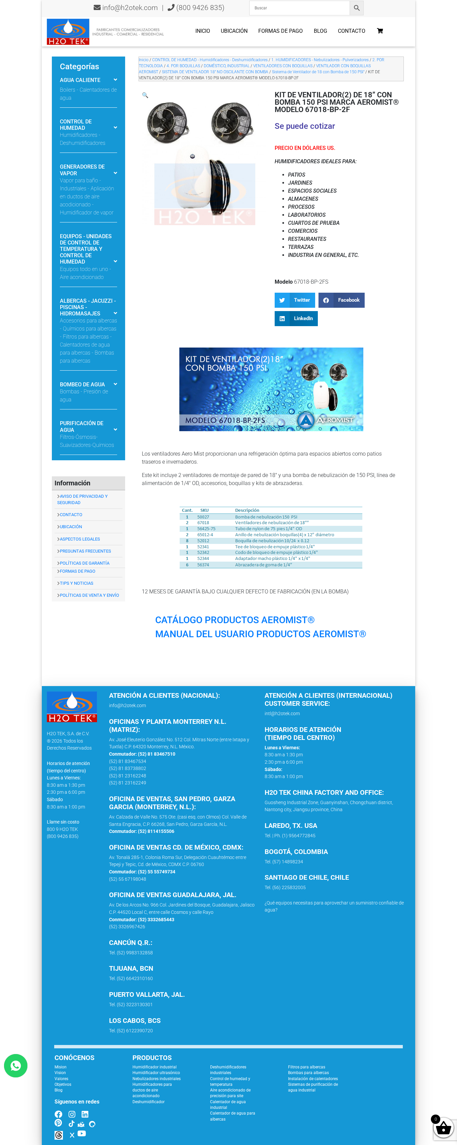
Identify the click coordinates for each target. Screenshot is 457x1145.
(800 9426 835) (199, 8)
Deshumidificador (148, 1102)
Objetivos (63, 1084)
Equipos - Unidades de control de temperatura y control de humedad (86, 249)
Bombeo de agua (82, 384)
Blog (320, 31)
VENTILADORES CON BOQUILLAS (282, 66)
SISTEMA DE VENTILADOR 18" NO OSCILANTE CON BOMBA (215, 72)
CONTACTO (71, 514)
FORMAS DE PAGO (77, 571)
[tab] (88, 85)
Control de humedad (76, 124)
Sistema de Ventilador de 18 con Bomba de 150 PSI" (318, 72)
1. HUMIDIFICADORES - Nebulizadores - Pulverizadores (320, 60)
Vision (60, 1072)
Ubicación (234, 31)
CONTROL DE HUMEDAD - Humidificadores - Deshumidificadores (210, 60)
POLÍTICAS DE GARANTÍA (84, 563)
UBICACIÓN (71, 526)
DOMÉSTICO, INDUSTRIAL (227, 66)
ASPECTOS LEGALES (80, 539)
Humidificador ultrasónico (156, 1072)
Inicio (202, 31)
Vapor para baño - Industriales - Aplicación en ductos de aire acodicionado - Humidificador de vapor (87, 196)
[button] (145, 95)
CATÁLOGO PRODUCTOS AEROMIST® (235, 620)
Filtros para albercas (306, 1067)
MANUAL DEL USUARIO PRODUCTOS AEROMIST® (260, 634)
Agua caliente (80, 80)
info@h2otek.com (130, 8)
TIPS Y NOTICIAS (76, 583)
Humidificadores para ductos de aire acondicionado (152, 1090)
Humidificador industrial (154, 1067)
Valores (61, 1078)
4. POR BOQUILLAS (183, 66)
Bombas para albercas (308, 1072)
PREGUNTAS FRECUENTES (85, 551)
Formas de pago (280, 31)
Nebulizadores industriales (156, 1078)
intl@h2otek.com (282, 714)
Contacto (351, 31)
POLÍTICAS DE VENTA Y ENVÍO (89, 595)
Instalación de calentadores (313, 1078)
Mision (61, 1067)
